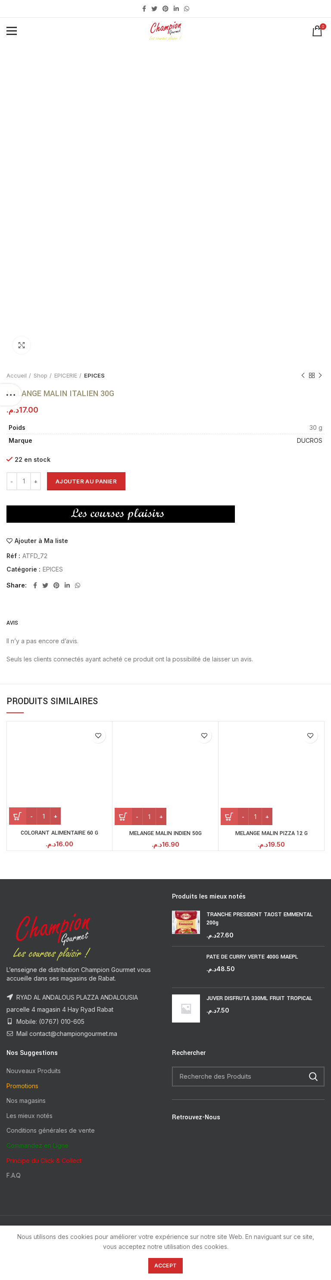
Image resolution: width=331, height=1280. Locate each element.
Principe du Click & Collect (43, 1160)
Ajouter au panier (86, 481)
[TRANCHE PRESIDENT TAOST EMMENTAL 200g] (186, 925)
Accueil (16, 375)
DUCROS (309, 440)
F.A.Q (13, 1175)
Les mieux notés (29, 1115)
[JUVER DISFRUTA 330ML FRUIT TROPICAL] (186, 1008)
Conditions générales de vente (50, 1130)
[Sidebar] (11, 395)
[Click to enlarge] (21, 345)
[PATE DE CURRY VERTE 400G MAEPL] (186, 967)
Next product (320, 375)
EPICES (94, 375)
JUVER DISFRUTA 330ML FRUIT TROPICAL (259, 998)
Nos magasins (26, 1100)
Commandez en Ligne (37, 1145)
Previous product (303, 375)
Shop (40, 375)
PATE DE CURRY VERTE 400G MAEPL (252, 957)
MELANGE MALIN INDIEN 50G (165, 833)
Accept (165, 1265)
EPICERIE (65, 375)
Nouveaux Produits (33, 1070)
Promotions (22, 1085)
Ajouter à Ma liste (41, 541)
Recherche (313, 1076)
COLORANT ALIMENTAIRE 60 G (59, 833)
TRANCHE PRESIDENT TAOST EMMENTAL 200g (259, 919)
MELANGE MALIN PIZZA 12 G (271, 833)
